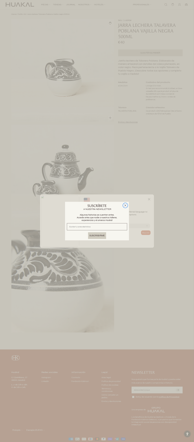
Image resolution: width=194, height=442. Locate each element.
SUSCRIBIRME (97, 235)
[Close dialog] (125, 205)
